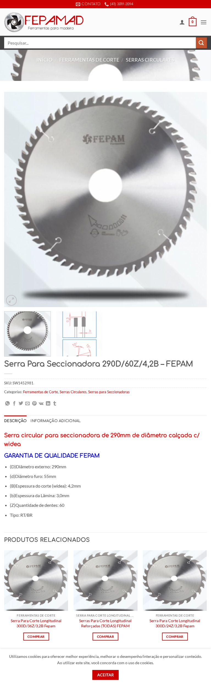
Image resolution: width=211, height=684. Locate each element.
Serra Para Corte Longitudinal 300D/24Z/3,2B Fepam (174, 623)
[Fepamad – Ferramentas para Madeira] (44, 22)
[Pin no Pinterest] (34, 403)
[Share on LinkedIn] (48, 403)
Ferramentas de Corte (89, 60)
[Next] (196, 199)
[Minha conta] (182, 22)
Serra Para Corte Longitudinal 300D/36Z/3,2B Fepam (36, 623)
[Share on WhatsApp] (7, 403)
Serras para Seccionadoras (109, 392)
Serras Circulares (150, 60)
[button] (192, 22)
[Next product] (100, 69)
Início (44, 60)
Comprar (36, 636)
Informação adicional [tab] (55, 421)
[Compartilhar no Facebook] (14, 403)
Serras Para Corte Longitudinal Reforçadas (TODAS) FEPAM (105, 623)
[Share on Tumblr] (54, 403)
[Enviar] (201, 42)
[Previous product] (111, 69)
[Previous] (15, 199)
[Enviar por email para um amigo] (27, 403)
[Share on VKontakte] (41, 403)
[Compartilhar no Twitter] (21, 403)
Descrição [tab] (15, 421)
